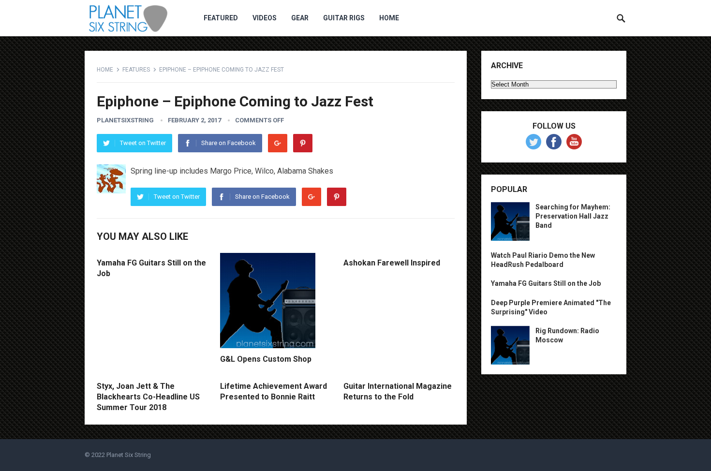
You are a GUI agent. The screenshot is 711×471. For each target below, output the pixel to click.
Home (389, 18)
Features (136, 69)
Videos (264, 18)
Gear (300, 18)
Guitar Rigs (344, 18)
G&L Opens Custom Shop (265, 359)
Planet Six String (128, 454)
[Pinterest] (302, 143)
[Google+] (277, 143)
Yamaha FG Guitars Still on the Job (546, 283)
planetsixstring (125, 120)
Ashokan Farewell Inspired (391, 262)
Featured (221, 18)
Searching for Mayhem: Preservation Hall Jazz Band (572, 216)
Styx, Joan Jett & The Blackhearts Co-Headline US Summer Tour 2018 (148, 397)
